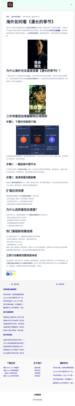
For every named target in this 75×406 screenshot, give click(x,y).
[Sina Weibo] (14, 274)
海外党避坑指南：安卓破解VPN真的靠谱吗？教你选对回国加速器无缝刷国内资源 (14, 304)
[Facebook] (7, 274)
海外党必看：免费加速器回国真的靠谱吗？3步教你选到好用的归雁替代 (14, 294)
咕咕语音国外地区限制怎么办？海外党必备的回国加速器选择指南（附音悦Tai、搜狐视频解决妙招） (14, 346)
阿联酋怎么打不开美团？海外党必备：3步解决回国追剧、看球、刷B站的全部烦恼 (14, 350)
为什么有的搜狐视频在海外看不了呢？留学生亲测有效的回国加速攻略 (14, 343)
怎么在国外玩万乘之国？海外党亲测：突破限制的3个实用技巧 (14, 353)
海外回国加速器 (37, 399)
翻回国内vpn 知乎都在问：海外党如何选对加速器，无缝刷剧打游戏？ (14, 307)
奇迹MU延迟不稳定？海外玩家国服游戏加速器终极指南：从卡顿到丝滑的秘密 (14, 330)
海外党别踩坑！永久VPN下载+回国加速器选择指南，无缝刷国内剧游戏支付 (14, 301)
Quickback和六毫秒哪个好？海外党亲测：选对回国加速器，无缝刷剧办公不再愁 (14, 298)
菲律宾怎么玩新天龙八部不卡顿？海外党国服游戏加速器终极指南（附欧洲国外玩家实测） (14, 317)
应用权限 (37, 373)
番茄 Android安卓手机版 (11, 376)
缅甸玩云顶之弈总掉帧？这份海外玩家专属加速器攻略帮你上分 (14, 320)
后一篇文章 (61, 284)
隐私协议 (37, 370)
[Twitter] (11, 274)
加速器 (58, 30)
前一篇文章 (14, 284)
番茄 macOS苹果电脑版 (11, 370)
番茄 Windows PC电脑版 (11, 367)
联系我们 (37, 376)
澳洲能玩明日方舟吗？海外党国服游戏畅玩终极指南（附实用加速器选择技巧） (14, 324)
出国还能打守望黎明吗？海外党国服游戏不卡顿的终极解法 (14, 327)
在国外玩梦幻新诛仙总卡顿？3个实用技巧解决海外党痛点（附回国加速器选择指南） (14, 340)
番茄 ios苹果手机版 (11, 373)
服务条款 (37, 367)
